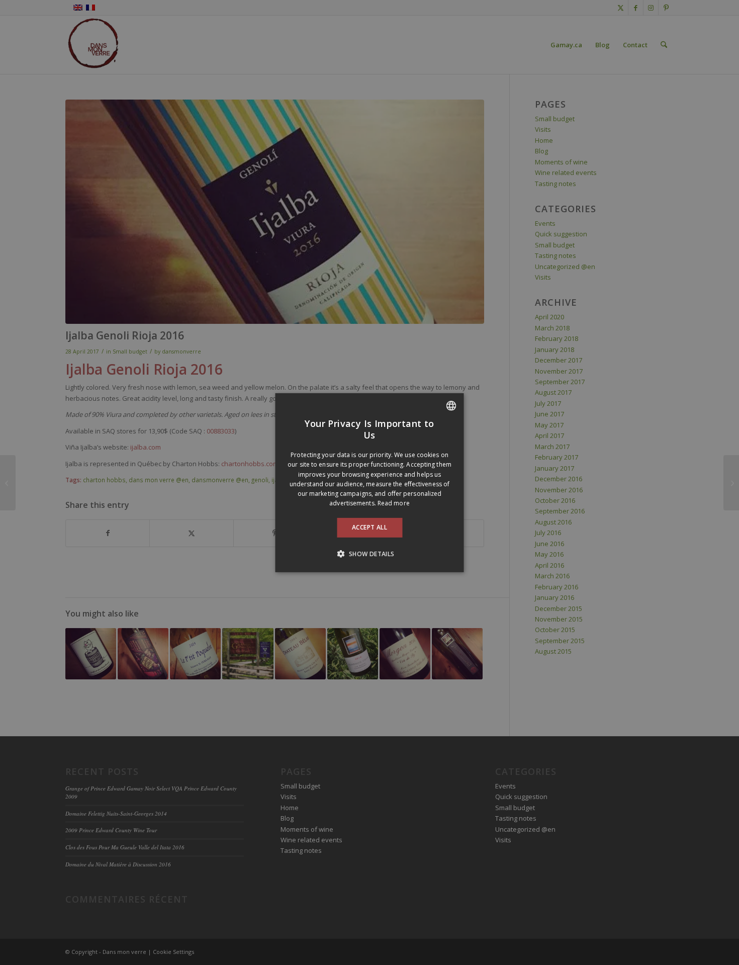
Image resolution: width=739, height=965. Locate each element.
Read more (394, 503)
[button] (369, 554)
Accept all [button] (369, 527)
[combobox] (451, 405)
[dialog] (369, 482)
